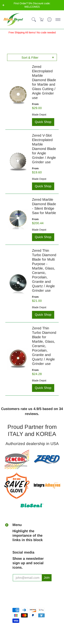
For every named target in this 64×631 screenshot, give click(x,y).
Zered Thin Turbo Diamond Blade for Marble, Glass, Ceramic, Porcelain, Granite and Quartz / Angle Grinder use (44, 346)
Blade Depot (39, 114)
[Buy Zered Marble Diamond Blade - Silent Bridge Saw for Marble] (17, 219)
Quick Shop (43, 122)
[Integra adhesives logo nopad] (47, 486)
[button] (3, 5)
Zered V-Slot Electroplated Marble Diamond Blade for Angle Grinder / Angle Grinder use (44, 148)
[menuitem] (34, 19)
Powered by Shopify (25, 603)
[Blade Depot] (13, 19)
